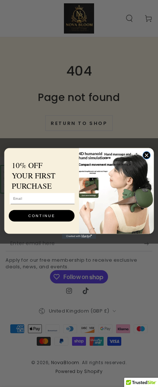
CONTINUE (41, 215)
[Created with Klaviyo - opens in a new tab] (79, 236)
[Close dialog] (146, 155)
